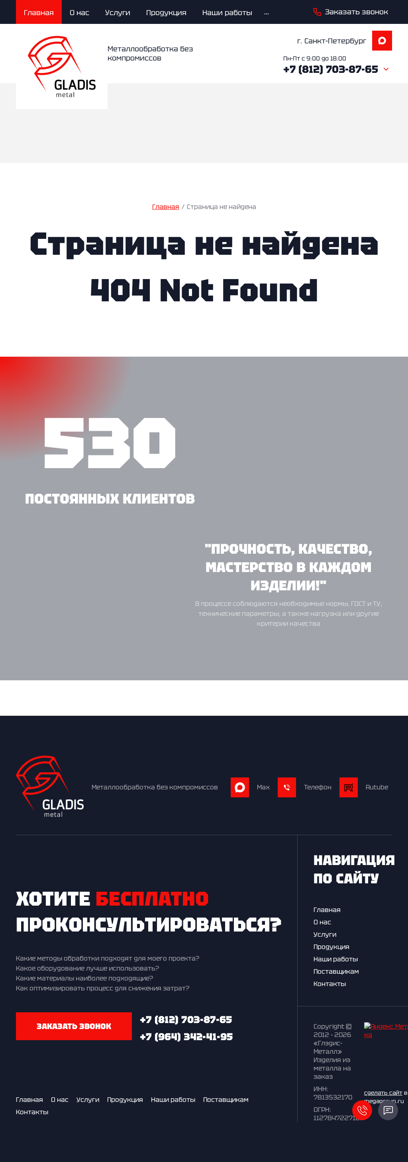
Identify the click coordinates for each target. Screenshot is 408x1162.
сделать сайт (383, 1092)
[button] (350, 12)
